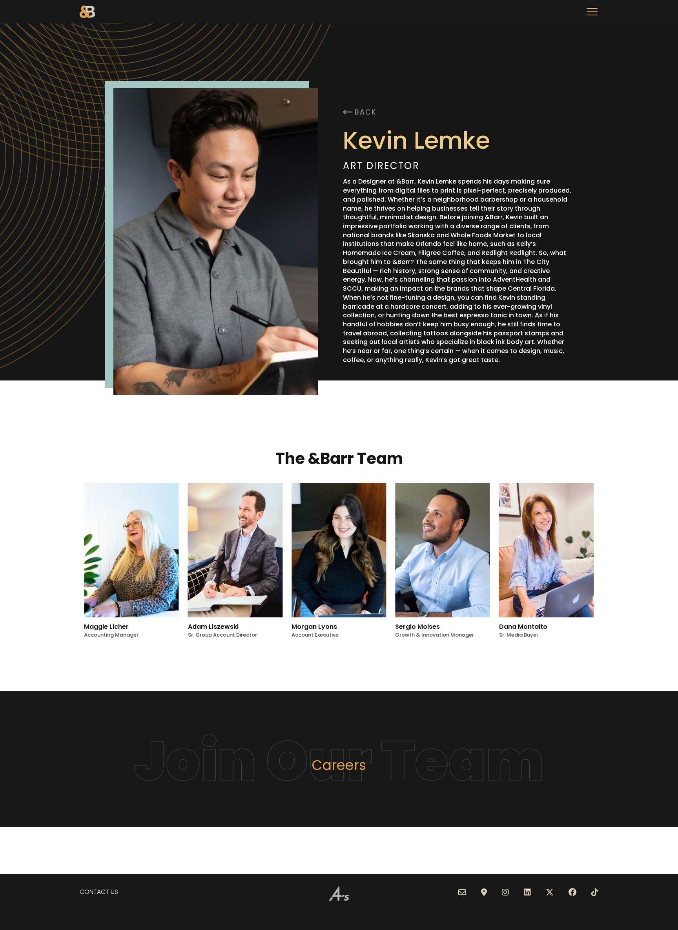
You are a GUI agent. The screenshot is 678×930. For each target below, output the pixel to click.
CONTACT (94, 891)
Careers (339, 765)
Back (365, 112)
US (113, 891)
